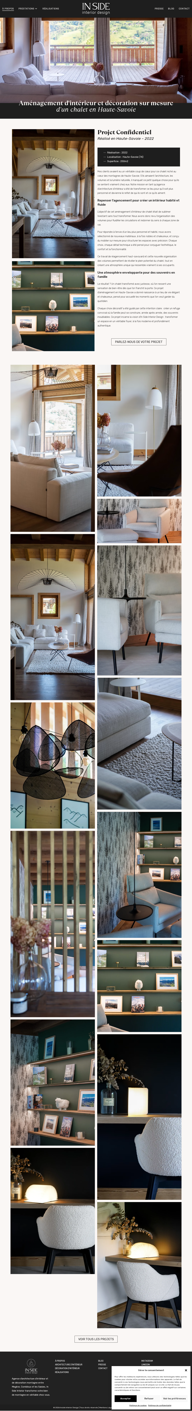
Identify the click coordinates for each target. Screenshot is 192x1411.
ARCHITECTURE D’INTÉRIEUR (68, 1364)
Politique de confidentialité (159, 1405)
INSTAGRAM (147, 1361)
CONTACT (103, 1368)
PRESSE (102, 1364)
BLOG (101, 1361)
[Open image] (52, 448)
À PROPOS (60, 1361)
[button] (186, 1370)
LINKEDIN (145, 1364)
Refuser (149, 1398)
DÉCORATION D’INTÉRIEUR (67, 1368)
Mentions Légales (106, 1408)
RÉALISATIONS (62, 1372)
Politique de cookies (138, 1405)
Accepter (125, 1398)
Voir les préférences (174, 1398)
